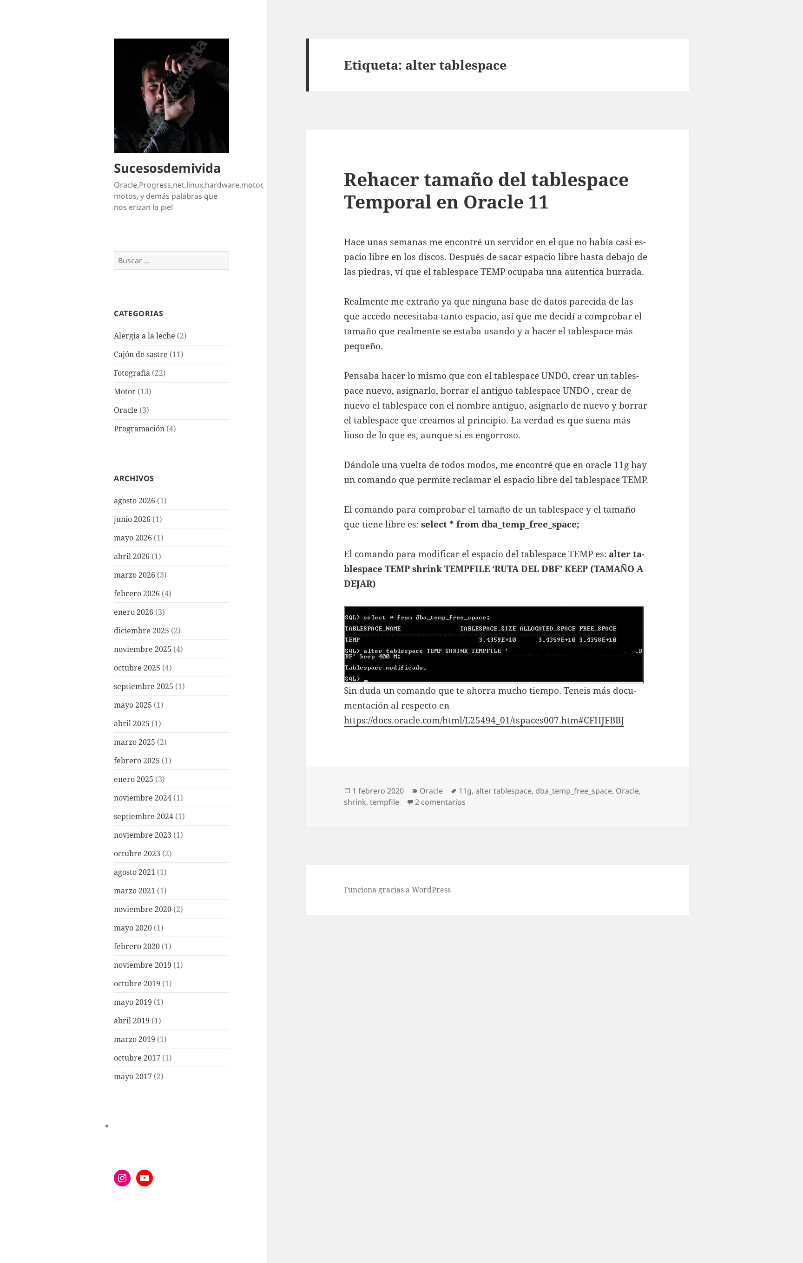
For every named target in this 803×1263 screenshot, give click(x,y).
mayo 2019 (133, 1002)
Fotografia (132, 373)
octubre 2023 (137, 853)
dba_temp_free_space (573, 791)
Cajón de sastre (141, 354)
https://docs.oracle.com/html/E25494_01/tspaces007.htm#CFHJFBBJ (484, 720)
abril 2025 (132, 723)
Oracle (126, 410)
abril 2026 (132, 556)
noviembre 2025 (142, 649)
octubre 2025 (137, 668)
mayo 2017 (133, 1076)
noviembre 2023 (142, 835)
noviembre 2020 (142, 909)
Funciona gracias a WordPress (397, 890)
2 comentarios (440, 802)
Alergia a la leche (144, 336)
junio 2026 (132, 519)
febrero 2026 (137, 593)
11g (465, 791)
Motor (125, 391)
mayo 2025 (133, 705)
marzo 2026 (134, 575)
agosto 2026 (134, 500)
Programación (139, 428)
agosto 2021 (134, 872)
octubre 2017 (137, 1058)
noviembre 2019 (142, 965)
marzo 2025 (134, 742)
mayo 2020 (133, 928)
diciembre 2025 (141, 630)
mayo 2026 (133, 538)
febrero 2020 (137, 946)
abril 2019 (132, 1021)
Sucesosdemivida (167, 167)
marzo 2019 (134, 1039)
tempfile (384, 802)
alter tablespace (503, 791)
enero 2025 (133, 779)
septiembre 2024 (143, 816)
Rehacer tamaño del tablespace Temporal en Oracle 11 (486, 190)
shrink (355, 802)
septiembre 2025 (143, 686)
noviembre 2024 (142, 798)
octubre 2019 (137, 983)
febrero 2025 (137, 760)
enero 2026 (133, 612)
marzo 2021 (134, 890)
